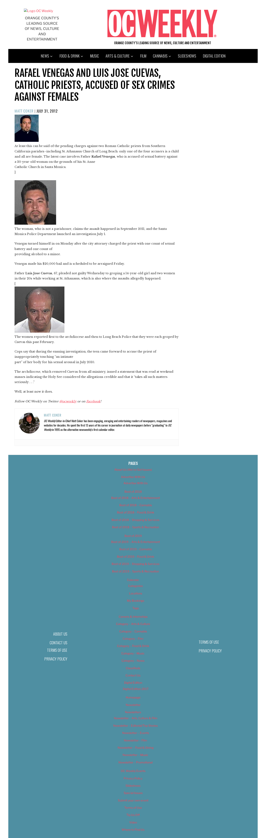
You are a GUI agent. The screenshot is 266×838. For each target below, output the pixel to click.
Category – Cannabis (133, 631)
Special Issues (133, 793)
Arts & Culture (118, 56)
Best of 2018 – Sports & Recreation (135, 527)
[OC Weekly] (38, 11)
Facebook (93, 401)
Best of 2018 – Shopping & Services (135, 520)
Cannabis (160, 56)
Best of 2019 (133, 536)
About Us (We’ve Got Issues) (133, 469)
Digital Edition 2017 (135, 689)
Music (94, 56)
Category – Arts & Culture (133, 624)
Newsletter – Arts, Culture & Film (135, 718)
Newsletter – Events (135, 733)
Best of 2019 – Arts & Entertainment (135, 542)
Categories (135, 586)
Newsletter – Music (135, 755)
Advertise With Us (133, 477)
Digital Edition (214, 56)
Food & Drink (69, 56)
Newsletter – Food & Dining (136, 747)
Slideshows (187, 56)
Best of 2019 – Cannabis (135, 549)
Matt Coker (24, 111)
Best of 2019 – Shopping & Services (135, 564)
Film (143, 56)
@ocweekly (67, 401)
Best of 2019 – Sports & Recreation (135, 571)
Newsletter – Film (135, 740)
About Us (60, 634)
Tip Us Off (133, 815)
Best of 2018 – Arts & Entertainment (135, 498)
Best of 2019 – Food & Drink (135, 556)
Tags (135, 608)
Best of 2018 (133, 491)
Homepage (133, 697)
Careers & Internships (133, 616)
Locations (135, 593)
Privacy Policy (55, 659)
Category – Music (133, 653)
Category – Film (133, 638)
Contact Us (58, 642)
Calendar (133, 580)
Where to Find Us (133, 829)
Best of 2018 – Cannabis (135, 505)
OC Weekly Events (133, 771)
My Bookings (135, 600)
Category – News (133, 660)
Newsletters (133, 712)
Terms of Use (57, 650)
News (45, 56)
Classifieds (133, 668)
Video (133, 822)
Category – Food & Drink (133, 646)
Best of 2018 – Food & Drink (135, 512)
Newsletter (133, 705)
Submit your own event (133, 800)
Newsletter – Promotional (135, 762)
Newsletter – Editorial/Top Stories (135, 725)
